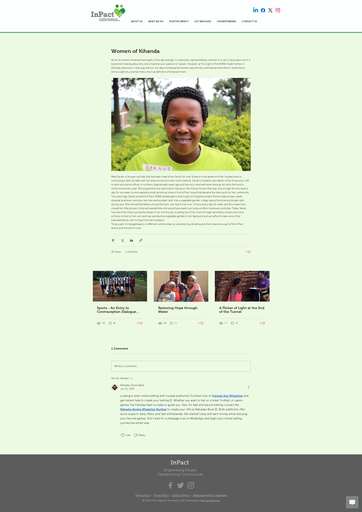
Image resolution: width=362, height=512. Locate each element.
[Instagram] (278, 10)
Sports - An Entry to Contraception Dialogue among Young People (116, 310)
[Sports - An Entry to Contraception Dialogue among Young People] (119, 286)
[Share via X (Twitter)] (122, 240)
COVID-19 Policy (181, 495)
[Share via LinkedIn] (131, 240)
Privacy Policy (161, 495)
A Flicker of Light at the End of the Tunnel (241, 310)
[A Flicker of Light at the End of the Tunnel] (242, 286)
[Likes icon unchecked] (122, 435)
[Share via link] (141, 240)
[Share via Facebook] (113, 240)
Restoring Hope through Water (178, 310)
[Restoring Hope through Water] (181, 286)
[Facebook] (263, 10)
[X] (270, 10)
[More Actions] (248, 387)
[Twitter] (180, 485)
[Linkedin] (256, 10)
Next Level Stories (209, 500)
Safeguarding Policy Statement (210, 495)
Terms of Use (142, 495)
